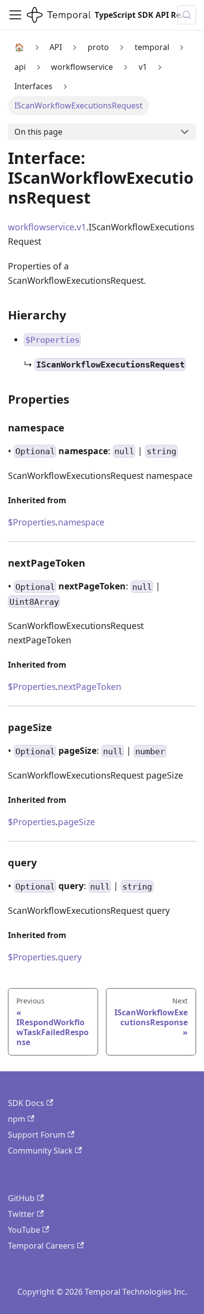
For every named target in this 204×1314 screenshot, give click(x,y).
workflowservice (41, 227)
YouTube (24, 1229)
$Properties (31, 522)
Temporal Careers (41, 1245)
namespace (81, 522)
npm (16, 1118)
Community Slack (40, 1150)
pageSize (76, 822)
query (70, 957)
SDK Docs (26, 1103)
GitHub (21, 1198)
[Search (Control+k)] (186, 14)
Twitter (21, 1214)
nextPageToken (89, 686)
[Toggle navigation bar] (15, 14)
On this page (38, 131)
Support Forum (36, 1134)
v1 (81, 227)
